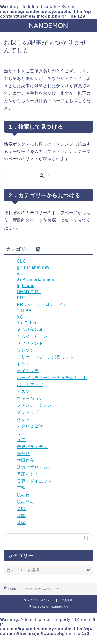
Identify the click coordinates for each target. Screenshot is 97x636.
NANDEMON (48, 25)
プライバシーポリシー (38, 600)
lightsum (25, 286)
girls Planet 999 (33, 267)
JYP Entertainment (36, 279)
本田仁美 (25, 460)
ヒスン (23, 391)
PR (20, 298)
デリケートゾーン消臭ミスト (45, 357)
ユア (21, 439)
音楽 (21, 522)
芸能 (21, 508)
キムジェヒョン (32, 336)
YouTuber (27, 323)
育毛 (21, 488)
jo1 (20, 273)
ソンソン (25, 350)
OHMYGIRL (29, 291)
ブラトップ (28, 412)
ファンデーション (34, 405)
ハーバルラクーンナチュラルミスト (52, 378)
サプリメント (30, 343)
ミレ (21, 433)
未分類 (23, 453)
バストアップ (30, 385)
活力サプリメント (34, 467)
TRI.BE (24, 311)
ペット (23, 419)
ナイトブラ (28, 371)
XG (20, 317)
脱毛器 (23, 495)
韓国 (21, 515)
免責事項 (67, 600)
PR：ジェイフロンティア (42, 304)
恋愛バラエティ (32, 446)
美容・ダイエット (34, 481)
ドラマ (23, 364)
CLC (21, 261)
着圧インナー (30, 474)
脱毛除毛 (25, 502)
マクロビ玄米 (30, 426)
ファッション (30, 398)
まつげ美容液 (30, 329)
